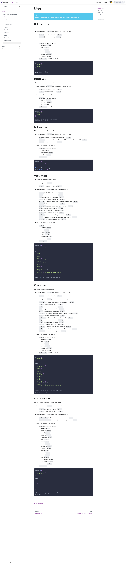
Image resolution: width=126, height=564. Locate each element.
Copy (91, 62)
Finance (6, 27)
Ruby (3, 9)
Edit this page (39, 503)
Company (6, 22)
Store (5, 35)
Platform (6, 32)
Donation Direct (8, 24)
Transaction (7, 37)
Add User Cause (100, 19)
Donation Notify (8, 30)
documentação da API (73, 17)
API (17, 2)
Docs (12, 2)
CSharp (4, 48)
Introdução (4, 6)
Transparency (7, 40)
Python (3, 11)
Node (3, 46)
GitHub (105, 2)
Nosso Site (98, 2)
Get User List (100, 12)
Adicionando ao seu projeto (10, 14)
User (5, 43)
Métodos (5, 16)
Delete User (99, 10)
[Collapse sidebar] (11, 562)
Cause (5, 19)
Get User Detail (100, 8)
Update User (99, 14)
